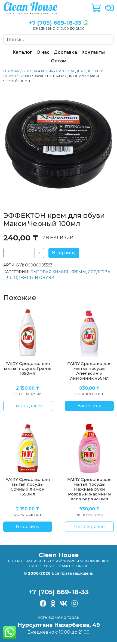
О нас (43, 52)
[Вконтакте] (63, 604)
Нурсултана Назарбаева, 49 (58, 625)
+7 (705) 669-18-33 (59, 592)
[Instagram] (75, 604)
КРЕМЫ (25, 76)
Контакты (93, 52)
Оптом (58, 60)
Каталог (22, 52)
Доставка (65, 52)
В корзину (64, 252)
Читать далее (28, 405)
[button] (96, 8)
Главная (11, 71)
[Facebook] (43, 604)
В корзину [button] (89, 405)
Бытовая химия (37, 71)
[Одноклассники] (53, 604)
